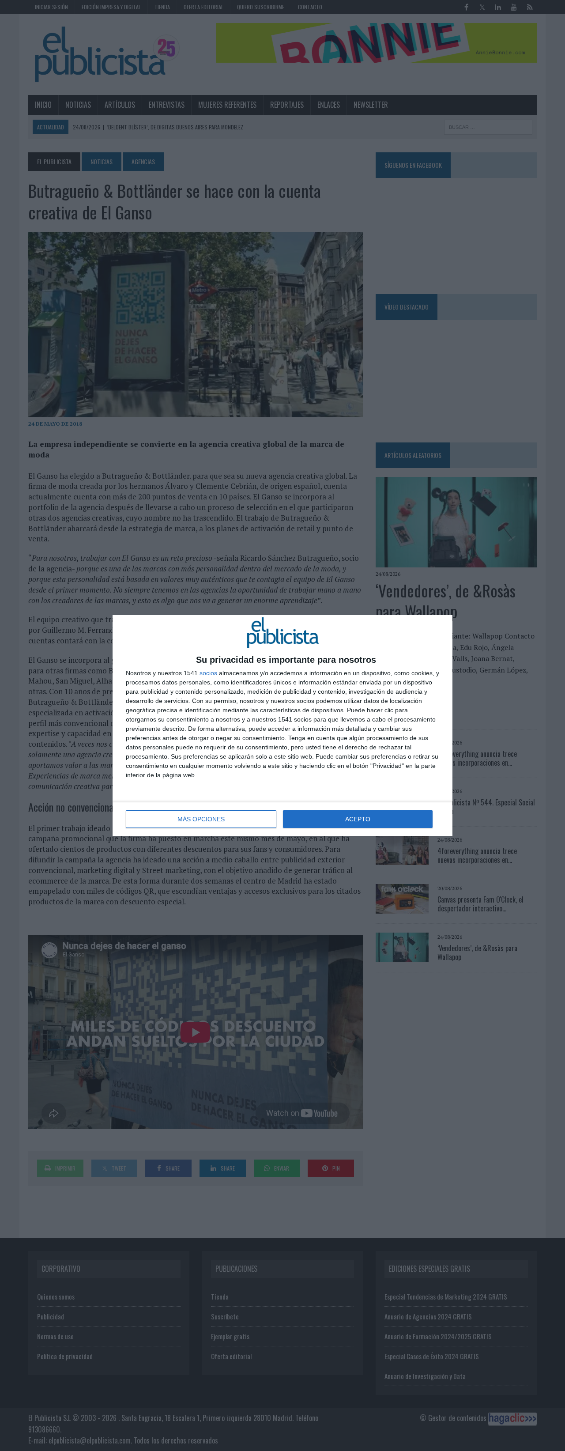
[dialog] (282, 725)
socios (208, 673)
